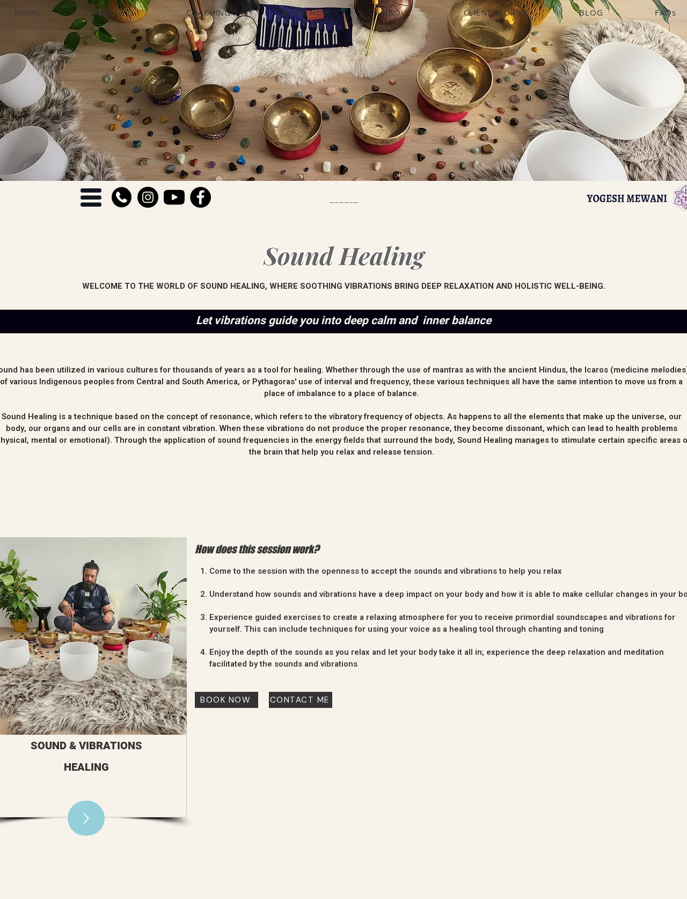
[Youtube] (174, 197)
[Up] (86, 818)
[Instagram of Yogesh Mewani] (147, 197)
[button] (91, 197)
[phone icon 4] (121, 197)
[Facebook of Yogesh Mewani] (200, 197)
